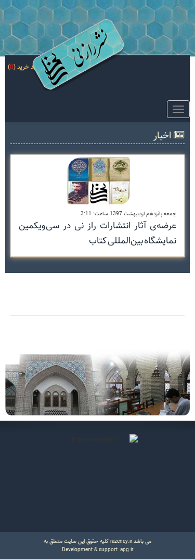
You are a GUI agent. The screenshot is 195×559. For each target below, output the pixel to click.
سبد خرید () (25, 67)
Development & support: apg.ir (97, 549)
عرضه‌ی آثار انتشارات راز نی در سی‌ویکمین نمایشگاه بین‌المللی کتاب (97, 233)
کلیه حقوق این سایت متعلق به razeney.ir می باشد (97, 541)
